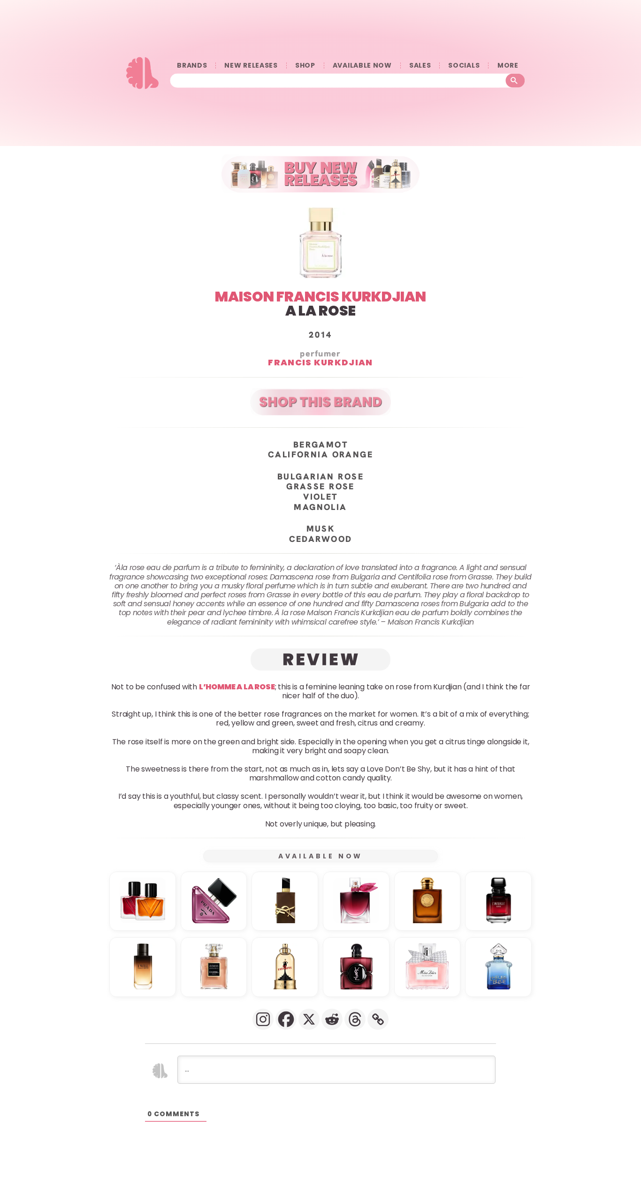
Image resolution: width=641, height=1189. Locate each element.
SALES (420, 65)
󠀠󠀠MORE (508, 65)
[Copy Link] (378, 1019)
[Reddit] (332, 1019)
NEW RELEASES (250, 65)
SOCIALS (464, 65)
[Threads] (355, 1019)
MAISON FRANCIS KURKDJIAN (320, 296)
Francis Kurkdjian (320, 362)
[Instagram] (263, 1019)
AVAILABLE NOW (362, 65)
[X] (309, 1019)
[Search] (515, 81)
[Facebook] (286, 1019)
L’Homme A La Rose (237, 686)
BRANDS (192, 65)
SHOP (305, 65)
